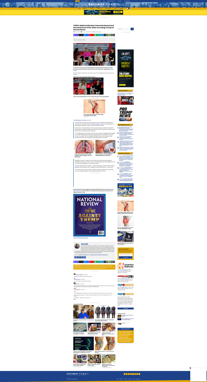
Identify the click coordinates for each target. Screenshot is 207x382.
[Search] (132, 29)
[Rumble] (133, 374)
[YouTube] (139, 374)
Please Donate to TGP (111, 1)
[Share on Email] (112, 35)
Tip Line (77, 1)
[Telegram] (135, 374)
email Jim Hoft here (83, 255)
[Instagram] (137, 374)
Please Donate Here (125, 329)
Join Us (91, 8)
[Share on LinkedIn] (103, 35)
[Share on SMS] (109, 35)
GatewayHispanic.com (125, 270)
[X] (129, 374)
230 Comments (97, 32)
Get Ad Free (119, 1)
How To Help (107, 8)
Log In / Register (127, 1)
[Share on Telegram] (100, 35)
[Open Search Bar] (124, 8)
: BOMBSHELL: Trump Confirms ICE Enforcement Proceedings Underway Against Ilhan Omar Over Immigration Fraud (126, 175)
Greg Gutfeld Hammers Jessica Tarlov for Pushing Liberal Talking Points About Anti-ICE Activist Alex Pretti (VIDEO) (126, 149)
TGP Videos (99, 1)
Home (79, 8)
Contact (125, 379)
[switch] (128, 8)
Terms (133, 379)
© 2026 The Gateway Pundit (72, 379)
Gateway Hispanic (84, 1)
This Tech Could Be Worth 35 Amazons (127, 323)
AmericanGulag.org (124, 278)
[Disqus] (94, 286)
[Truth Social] (124, 374)
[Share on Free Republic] (105, 35)
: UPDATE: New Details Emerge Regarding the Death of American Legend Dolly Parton (126, 179)
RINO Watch (92, 1)
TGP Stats (125, 308)
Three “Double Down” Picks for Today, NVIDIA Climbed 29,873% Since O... (128, 319)
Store (104, 1)
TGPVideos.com (123, 287)
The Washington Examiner (79, 120)
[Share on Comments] (107, 35)
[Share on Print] (114, 35)
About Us (85, 8)
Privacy (129, 379)
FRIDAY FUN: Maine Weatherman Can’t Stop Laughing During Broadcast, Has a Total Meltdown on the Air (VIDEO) (126, 134)
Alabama (77, 167)
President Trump (99, 124)
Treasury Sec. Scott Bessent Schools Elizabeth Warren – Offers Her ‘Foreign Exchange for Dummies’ (126, 138)
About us (121, 379)
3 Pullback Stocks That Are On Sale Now (127, 316)
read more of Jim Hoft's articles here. (99, 255)
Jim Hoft (84, 244)
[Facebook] (131, 374)
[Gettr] (127, 374)
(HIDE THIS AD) (106, 17)
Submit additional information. (80, 238)
